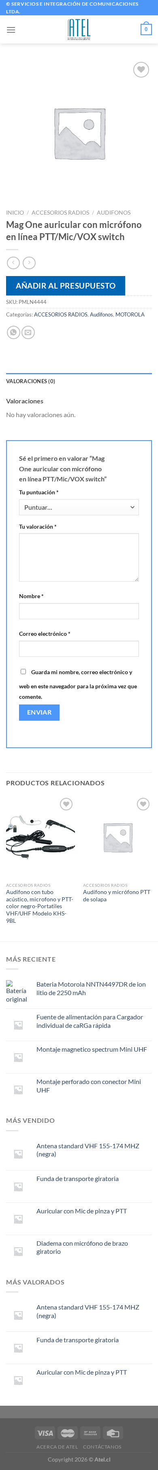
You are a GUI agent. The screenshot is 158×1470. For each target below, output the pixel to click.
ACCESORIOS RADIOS (60, 212)
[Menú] (11, 30)
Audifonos (113, 212)
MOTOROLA (130, 314)
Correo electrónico (44, 633)
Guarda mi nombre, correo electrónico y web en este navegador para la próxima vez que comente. (78, 684)
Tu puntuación (39, 492)
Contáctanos (102, 1447)
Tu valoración (38, 526)
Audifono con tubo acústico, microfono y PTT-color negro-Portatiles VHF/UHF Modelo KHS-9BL (39, 906)
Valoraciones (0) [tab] (30, 381)
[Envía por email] (28, 332)
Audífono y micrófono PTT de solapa (116, 896)
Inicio (15, 212)
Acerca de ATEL (57, 1447)
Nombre (31, 596)
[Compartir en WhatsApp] (13, 332)
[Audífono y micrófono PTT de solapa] (117, 837)
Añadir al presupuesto (65, 285)
